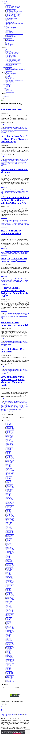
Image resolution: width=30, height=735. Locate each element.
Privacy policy (17, 733)
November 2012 (10, 613)
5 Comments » (4, 255)
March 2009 (9, 671)
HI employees (21, 128)
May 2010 (8, 652)
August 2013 (9, 601)
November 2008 (10, 675)
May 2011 (8, 636)
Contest (10, 189)
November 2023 (10, 445)
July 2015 (8, 571)
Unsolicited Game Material (7, 715)
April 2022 (8, 466)
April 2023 (8, 453)
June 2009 (8, 667)
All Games (8, 5)
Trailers (8, 39)
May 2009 (8, 668)
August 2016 (9, 553)
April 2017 (8, 543)
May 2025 (8, 431)
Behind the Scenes (5, 128)
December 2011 (10, 627)
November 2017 (10, 534)
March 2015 (9, 576)
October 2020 (9, 489)
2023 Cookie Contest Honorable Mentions (11, 232)
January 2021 (9, 485)
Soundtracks (9, 24)
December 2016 (10, 548)
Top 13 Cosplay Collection (12, 7)
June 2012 (8, 619)
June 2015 (8, 572)
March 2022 (9, 468)
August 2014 (9, 585)
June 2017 (8, 540)
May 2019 (8, 510)
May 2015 (8, 573)
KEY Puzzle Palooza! (11, 109)
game (26, 189)
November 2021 (10, 472)
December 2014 (10, 580)
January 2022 (9, 469)
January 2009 (9, 673)
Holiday (14, 191)
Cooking (3, 252)
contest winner (16, 189)
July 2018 (8, 523)
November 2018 (10, 518)
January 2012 (9, 626)
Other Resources (10, 40)
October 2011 (9, 630)
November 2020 (10, 488)
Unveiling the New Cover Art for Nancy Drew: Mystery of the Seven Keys (15, 139)
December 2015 (10, 564)
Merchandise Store (10, 22)
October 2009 (9, 661)
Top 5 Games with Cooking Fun (13, 16)
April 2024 (8, 440)
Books (10, 220)
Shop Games (6, 3)
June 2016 (8, 556)
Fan (23, 189)
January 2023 (9, 457)
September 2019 (10, 505)
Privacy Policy (12, 714)
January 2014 (9, 594)
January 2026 (9, 427)
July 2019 (8, 507)
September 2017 (10, 536)
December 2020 (10, 486)
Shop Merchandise (7, 20)
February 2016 (9, 561)
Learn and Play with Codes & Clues (14, 34)
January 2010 (9, 657)
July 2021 (8, 477)
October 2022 (9, 461)
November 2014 (10, 581)
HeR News (9, 31)
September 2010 (10, 647)
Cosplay (26, 403)
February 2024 (9, 441)
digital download (23, 220)
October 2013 (9, 598)
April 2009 (8, 669)
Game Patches (9, 44)
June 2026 (8, 424)
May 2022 (8, 465)
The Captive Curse (19, 224)
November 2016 (10, 549)
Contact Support (10, 45)
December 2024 (10, 434)
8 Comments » (4, 227)
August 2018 (9, 522)
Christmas (26, 251)
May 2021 (8, 480)
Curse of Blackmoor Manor (7, 405)
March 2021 (9, 482)
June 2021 (8, 478)
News (5, 131)
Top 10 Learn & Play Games (13, 6)
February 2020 (9, 498)
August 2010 (9, 648)
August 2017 (9, 538)
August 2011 (9, 632)
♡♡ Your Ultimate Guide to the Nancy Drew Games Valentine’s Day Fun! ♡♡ (15, 200)
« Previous (3, 411)
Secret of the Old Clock (6, 409)
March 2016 (9, 560)
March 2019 (9, 513)
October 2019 (9, 503)
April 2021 (8, 481)
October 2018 (9, 519)
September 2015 (10, 568)
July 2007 (8, 680)
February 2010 (9, 656)
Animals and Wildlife (17, 402)
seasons (8, 192)
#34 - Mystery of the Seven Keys (13, 127)
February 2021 (9, 484)
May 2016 (8, 557)
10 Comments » (4, 165)
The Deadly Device (16, 409)
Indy (2, 130)
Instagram (19, 191)
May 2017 (8, 542)
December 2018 (10, 516)
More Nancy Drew (7, 38)
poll (21, 407)
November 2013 (10, 597)
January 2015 (9, 578)
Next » (15, 411)
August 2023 (9, 449)
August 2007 (9, 679)
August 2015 (9, 569)
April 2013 (8, 606)
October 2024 (9, 436)
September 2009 (10, 663)
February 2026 (9, 426)
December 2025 (10, 428)
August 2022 (9, 462)
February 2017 (9, 545)
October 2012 (9, 614)
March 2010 (9, 655)
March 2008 (9, 676)
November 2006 (10, 681)
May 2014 (8, 589)
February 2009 (9, 672)
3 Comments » (4, 373)
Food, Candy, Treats (5, 221)
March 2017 (9, 544)
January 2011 (9, 642)
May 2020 (8, 494)
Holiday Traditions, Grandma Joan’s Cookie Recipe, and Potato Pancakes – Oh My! (15, 291)
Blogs (11, 128)
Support (5, 42)
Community (6, 26)
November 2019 (10, 502)
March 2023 (9, 455)
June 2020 (8, 493)
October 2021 (9, 473)
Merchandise (24, 223)
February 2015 (9, 577)
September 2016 (10, 552)
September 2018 (10, 520)
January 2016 (9, 563)
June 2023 (8, 451)
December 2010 (10, 643)
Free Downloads (14, 221)
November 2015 (10, 565)
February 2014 (9, 593)
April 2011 (8, 638)
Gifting (26, 252)
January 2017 (9, 547)
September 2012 (10, 615)
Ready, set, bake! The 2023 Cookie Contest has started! (14, 260)
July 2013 (8, 602)
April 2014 (8, 590)
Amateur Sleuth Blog (11, 27)
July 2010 (8, 650)
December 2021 (10, 470)
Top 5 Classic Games (11, 10)
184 (12, 411)
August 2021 (9, 476)
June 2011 (8, 635)
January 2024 (9, 443)
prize (23, 407)
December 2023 (10, 444)
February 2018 (9, 530)
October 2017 (9, 535)
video (26, 253)
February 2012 (9, 625)
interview (5, 130)
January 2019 (9, 515)
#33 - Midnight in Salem (11, 401)
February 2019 (9, 514)
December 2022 (10, 459)
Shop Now (6, 96)
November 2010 (10, 644)
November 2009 (10, 660)
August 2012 (9, 617)
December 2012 (10, 611)
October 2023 (9, 447)
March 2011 (9, 639)
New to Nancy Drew (11, 36)
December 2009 (10, 659)
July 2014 (8, 586)
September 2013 (10, 599)
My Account (9, 19)
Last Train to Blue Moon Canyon (13, 223)
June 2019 (8, 509)
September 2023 (10, 448)
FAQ (7, 43)
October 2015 (9, 567)
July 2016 (8, 555)
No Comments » (4, 193)
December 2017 (10, 532)
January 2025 (9, 432)
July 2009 (8, 665)
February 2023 (9, 456)
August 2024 (9, 437)
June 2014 (8, 588)
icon (26, 128)
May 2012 (8, 621)
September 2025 (10, 430)
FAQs (25, 714)
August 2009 (9, 664)
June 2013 (8, 603)
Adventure (23, 127)
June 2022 (8, 464)
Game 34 (15, 128)
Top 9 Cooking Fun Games (12, 15)
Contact (7, 714)
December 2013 (10, 596)
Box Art (25, 160)
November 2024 (10, 435)
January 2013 (9, 610)
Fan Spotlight (9, 35)
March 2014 (9, 592)
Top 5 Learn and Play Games (13, 14)
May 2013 (8, 605)
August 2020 (9, 490)
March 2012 (9, 623)
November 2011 (10, 628)
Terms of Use (20, 714)
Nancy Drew (17, 163)
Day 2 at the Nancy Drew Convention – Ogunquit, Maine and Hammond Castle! (13, 380)
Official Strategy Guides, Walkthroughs (15, 23)
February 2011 (9, 640)
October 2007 (9, 677)
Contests (8, 30)
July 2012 (8, 618)
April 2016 (8, 559)
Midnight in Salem (23, 406)
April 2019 (8, 511)
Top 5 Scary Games (11, 9)
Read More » (4, 124)
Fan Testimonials (10, 32)
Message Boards (10, 28)
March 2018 (9, 528)
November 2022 (10, 460)
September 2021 (10, 474)
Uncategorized (10, 131)
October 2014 (9, 582)
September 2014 (10, 584)
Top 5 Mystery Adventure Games (14, 11)
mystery (10, 130)
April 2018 (8, 527)
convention (10, 342)
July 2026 (8, 423)
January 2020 (9, 499)
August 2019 (9, 506)
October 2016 (9, 551)
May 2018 (8, 526)
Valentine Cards (21, 192)
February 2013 (9, 609)
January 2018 (9, 531)
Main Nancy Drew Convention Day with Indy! (14, 323)
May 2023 (8, 452)
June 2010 (8, 651)
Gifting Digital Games (11, 18)
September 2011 (10, 631)
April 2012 (8, 622)
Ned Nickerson (10, 224)
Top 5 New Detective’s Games (13, 13)
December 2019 (10, 501)
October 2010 (9, 646)
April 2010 (8, 653)
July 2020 (8, 491)
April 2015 (8, 574)
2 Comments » (4, 132)
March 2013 (9, 607)
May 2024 (8, 439)
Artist (9, 160)
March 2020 (9, 497)
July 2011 (8, 634)
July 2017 (8, 539)
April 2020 (8, 495)
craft (21, 189)
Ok (13, 733)
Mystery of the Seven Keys (18, 130)
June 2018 (8, 524)
